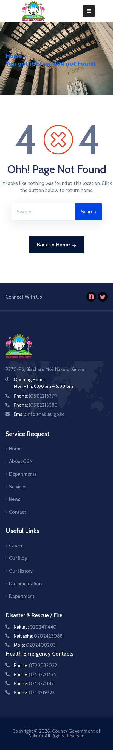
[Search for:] (43, 211)
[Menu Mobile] (89, 11)
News (14, 499)
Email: (39, 414)
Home (13, 56)
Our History (21, 571)
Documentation (25, 583)
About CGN (21, 461)
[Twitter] (103, 297)
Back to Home (53, 244)
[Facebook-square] (91, 297)
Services (17, 486)
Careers (17, 545)
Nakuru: (35, 627)
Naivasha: (38, 636)
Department (21, 596)
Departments (22, 474)
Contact (17, 512)
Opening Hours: (29, 379)
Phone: (35, 396)
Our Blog (18, 558)
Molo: (35, 645)
